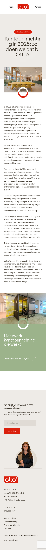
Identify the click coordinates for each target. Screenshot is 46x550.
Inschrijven (12, 431)
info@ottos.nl (9, 511)
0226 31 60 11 (9, 507)
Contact (7, 528)
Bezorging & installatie (13, 525)
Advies (38, 7)
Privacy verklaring (31, 535)
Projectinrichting (10, 522)
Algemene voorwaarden (13, 535)
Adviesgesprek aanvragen (16, 358)
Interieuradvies (10, 518)
